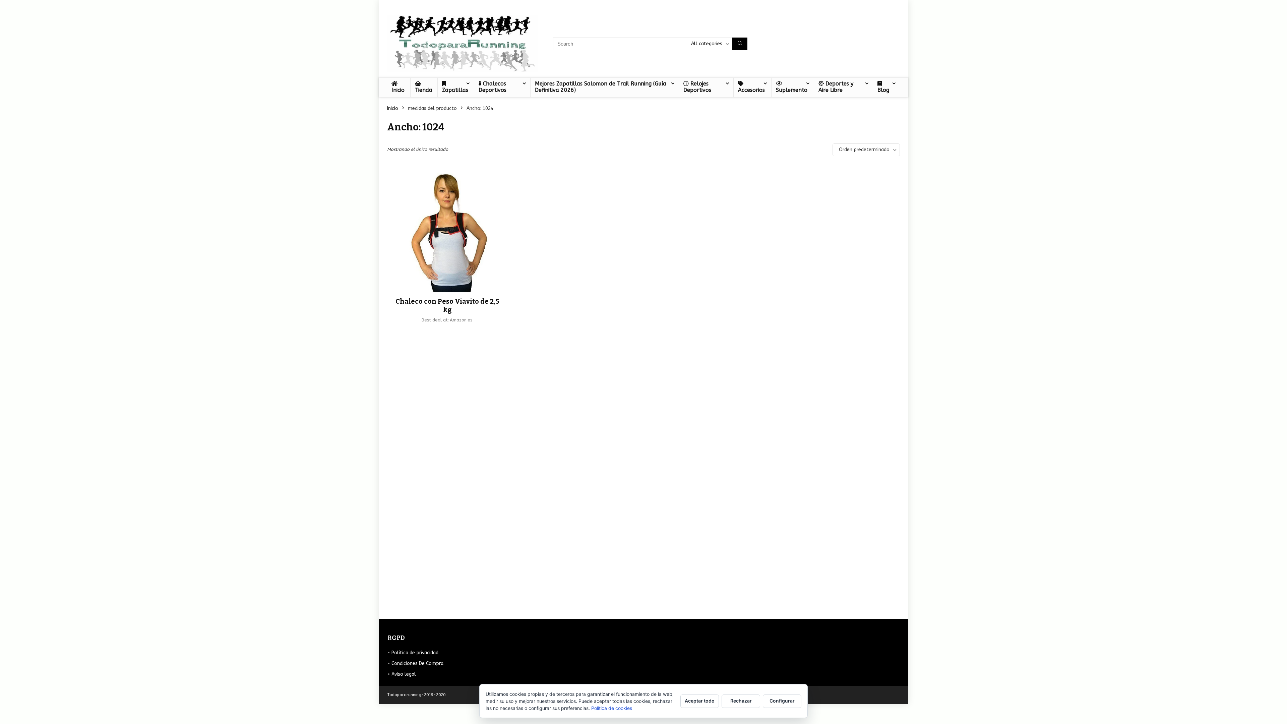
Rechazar (741, 701)
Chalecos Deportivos (492, 86)
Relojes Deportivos (697, 86)
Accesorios (751, 90)
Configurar (782, 701)
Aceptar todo (700, 701)
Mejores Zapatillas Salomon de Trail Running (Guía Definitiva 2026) (600, 86)
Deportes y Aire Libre (835, 86)
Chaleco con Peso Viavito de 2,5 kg (447, 305)
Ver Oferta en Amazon (447, 331)
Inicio (398, 90)
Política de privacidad (414, 653)
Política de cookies (611, 708)
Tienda (423, 90)
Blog (883, 90)
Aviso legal (403, 674)
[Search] (739, 44)
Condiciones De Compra (417, 663)
